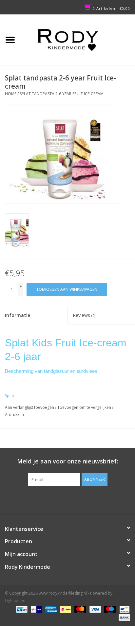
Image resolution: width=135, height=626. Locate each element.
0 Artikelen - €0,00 (110, 8)
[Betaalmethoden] (21, 609)
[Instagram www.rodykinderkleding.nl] (73, 499)
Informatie (17, 315)
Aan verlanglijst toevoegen (29, 407)
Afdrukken (14, 414)
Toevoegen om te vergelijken (84, 407)
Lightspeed (15, 600)
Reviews (84, 315)
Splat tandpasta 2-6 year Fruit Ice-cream (62, 93)
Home (10, 93)
